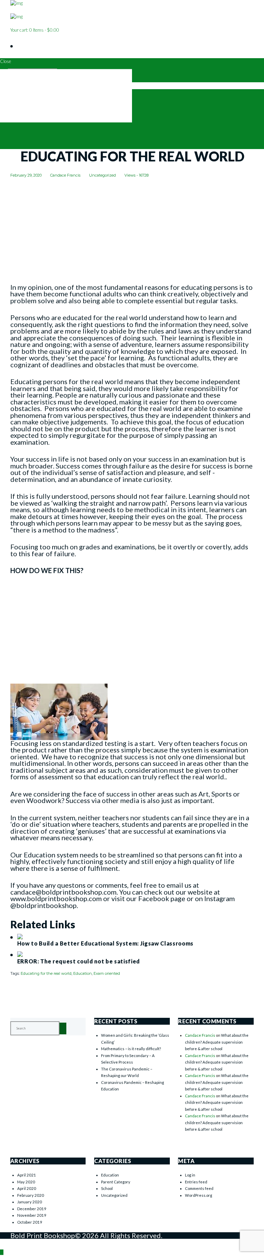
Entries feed (196, 1182)
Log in (190, 1175)
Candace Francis (65, 175)
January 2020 (29, 1202)
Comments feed (199, 1188)
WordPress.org (198, 1195)
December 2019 (31, 1208)
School (107, 1188)
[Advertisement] (132, 233)
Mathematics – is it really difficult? (131, 1048)
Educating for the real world (46, 973)
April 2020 (26, 1188)
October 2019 (29, 1222)
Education (82, 973)
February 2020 (30, 1195)
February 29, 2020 (26, 175)
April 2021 (26, 1175)
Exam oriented (107, 973)
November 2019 (31, 1215)
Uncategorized (102, 175)
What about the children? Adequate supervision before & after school (217, 1042)
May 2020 (26, 1182)
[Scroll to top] (1, 1252)
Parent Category (115, 1182)
